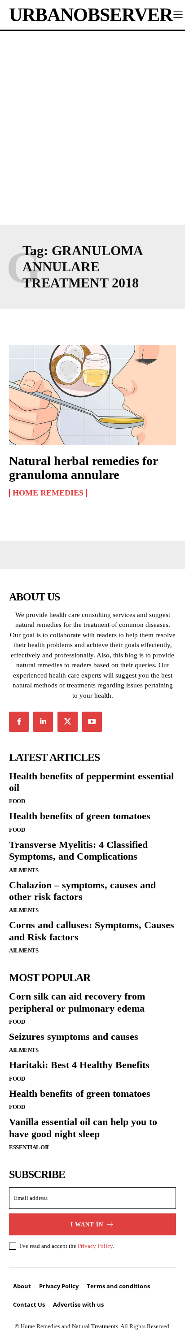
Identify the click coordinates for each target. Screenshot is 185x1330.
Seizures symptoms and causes (73, 1036)
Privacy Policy (95, 1246)
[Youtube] (92, 721)
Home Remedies (48, 493)
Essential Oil (30, 1147)
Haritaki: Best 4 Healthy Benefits (79, 1064)
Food (17, 801)
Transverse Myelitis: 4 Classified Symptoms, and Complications (78, 850)
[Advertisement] (92, 127)
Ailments (23, 870)
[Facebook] (19, 721)
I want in (86, 1224)
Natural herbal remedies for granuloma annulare (83, 468)
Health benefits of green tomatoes (79, 815)
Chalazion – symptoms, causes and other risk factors (82, 890)
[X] (67, 721)
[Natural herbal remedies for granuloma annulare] (92, 395)
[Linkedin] (43, 721)
